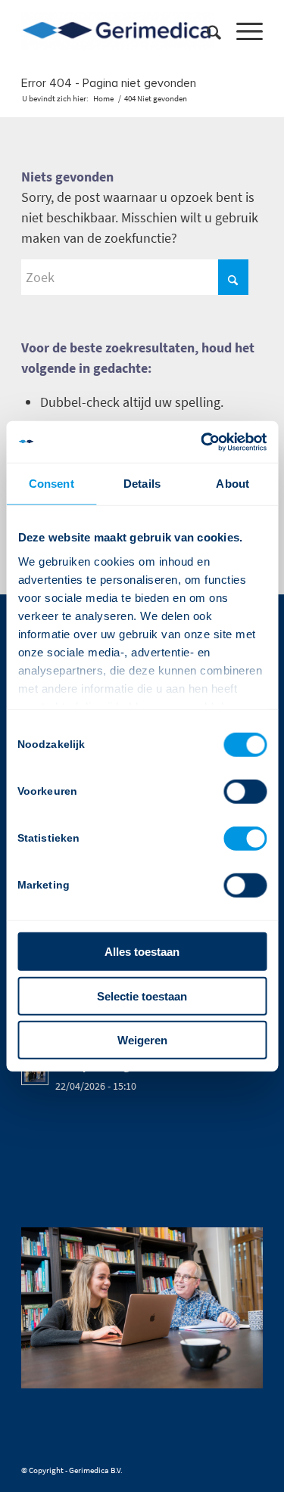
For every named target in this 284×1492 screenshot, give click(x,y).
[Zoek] (206, 31)
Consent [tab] (51, 483)
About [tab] (232, 483)
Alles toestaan (142, 951)
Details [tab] (142, 483)
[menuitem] (206, 31)
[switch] (245, 792)
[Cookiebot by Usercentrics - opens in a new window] (202, 441)
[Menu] (242, 31)
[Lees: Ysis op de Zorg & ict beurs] (34, 1071)
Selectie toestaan (142, 995)
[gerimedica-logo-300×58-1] (117, 31)
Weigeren (142, 1040)
